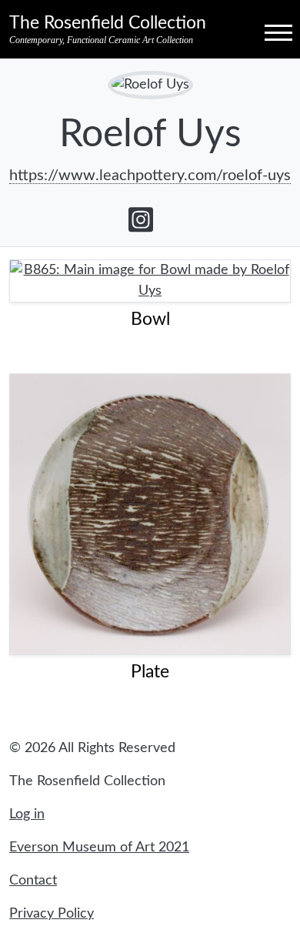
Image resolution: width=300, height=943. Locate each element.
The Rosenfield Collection (107, 23)
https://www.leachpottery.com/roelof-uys (150, 175)
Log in (27, 814)
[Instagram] (140, 219)
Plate (150, 672)
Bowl (150, 319)
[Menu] (264, 31)
